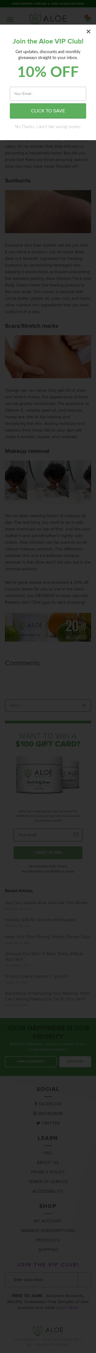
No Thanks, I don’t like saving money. (48, 127)
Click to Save (48, 110)
